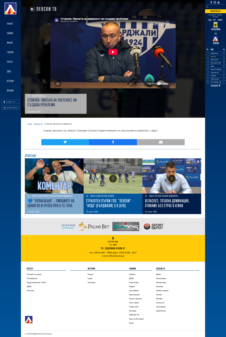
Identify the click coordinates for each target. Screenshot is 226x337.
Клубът (10, 61)
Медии (132, 286)
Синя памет (134, 302)
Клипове (159, 286)
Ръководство (32, 278)
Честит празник (135, 298)
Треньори (91, 282)
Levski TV (10, 102)
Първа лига (134, 306)
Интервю (132, 310)
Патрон (90, 274)
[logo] (10, 8)
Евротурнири (134, 294)
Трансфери (134, 290)
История (10, 81)
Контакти (30, 290)
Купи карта (11, 108)
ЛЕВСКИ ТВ (134, 314)
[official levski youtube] (218, 2)
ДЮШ (9, 71)
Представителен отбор (36, 282)
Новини (10, 33)
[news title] (54, 176)
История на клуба (34, 274)
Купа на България (136, 319)
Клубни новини (162, 290)
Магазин (10, 90)
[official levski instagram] (215, 2)
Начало (10, 23)
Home (29, 124)
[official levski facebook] (211, 2)
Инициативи (161, 282)
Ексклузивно (161, 278)
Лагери (159, 294)
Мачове (10, 42)
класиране (215, 85)
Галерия (10, 52)
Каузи (131, 323)
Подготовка (133, 282)
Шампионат (161, 310)
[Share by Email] (161, 142)
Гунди (89, 278)
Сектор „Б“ (160, 302)
